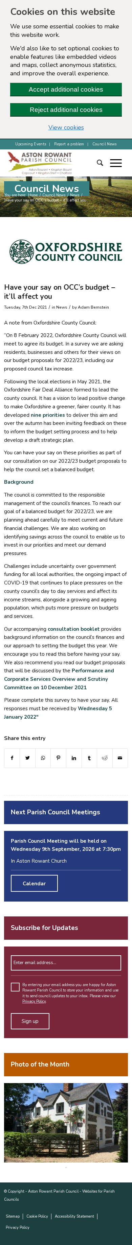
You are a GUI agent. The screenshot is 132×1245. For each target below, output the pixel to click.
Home (33, 195)
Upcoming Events (30, 144)
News (74, 195)
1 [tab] (66, 1167)
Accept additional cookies (66, 89)
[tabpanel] (66, 1122)
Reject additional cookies (66, 109)
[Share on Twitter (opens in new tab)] (27, 758)
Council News (104, 144)
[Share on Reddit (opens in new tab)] (104, 758)
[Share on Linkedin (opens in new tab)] (74, 758)
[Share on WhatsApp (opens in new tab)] (43, 758)
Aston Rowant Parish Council (53, 1191)
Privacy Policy (34, 1001)
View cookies (85, 127)
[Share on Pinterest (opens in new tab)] (58, 758)
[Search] (103, 162)
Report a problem (69, 144)
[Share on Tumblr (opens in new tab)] (89, 758)
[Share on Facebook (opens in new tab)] (12, 758)
